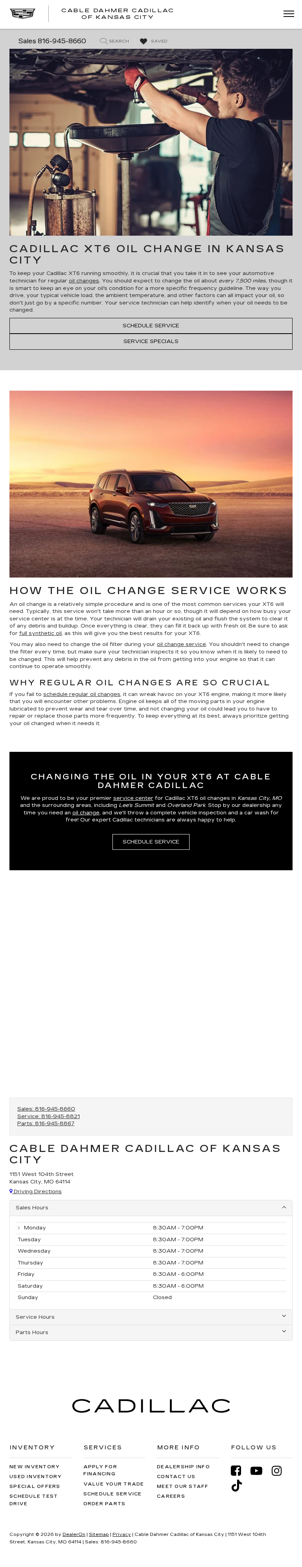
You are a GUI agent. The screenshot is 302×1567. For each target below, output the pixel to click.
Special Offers (35, 1486)
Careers (171, 1496)
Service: (48, 1116)
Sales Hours (32, 1208)
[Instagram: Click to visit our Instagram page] (281, 1470)
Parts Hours (32, 1332)
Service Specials (151, 341)
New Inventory (34, 1466)
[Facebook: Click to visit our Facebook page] (240, 1470)
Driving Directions (37, 1192)
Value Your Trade (113, 1484)
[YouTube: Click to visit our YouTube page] (260, 1470)
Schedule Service (151, 326)
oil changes (84, 281)
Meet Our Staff (183, 1486)
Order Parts (104, 1503)
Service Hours (35, 1317)
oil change (85, 813)
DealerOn (74, 1534)
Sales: (46, 1109)
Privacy (121, 1534)
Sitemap (99, 1534)
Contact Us (176, 1476)
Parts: (45, 1123)
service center (133, 798)
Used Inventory (35, 1476)
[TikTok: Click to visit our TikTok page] (240, 1485)
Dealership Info (183, 1466)
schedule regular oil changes (81, 694)
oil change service (181, 644)
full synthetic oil (40, 633)
